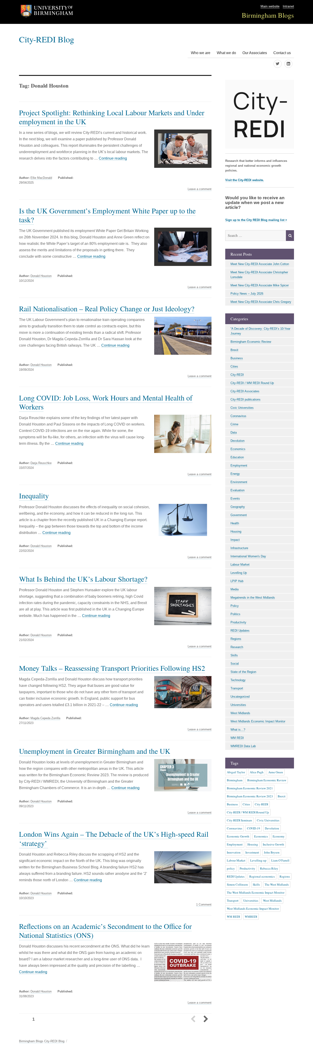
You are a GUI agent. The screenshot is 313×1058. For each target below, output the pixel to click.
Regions (236, 639)
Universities (238, 705)
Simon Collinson (237, 884)
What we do (226, 53)
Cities (234, 366)
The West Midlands (277, 884)
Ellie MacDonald (41, 178)
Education (237, 457)
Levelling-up (258, 860)
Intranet (288, 6)
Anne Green (275, 772)
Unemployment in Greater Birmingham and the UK (94, 751)
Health (235, 523)
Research (237, 647)
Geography (238, 506)
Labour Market (240, 564)
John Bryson (272, 852)
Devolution (237, 440)
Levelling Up (239, 573)
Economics (238, 449)
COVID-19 (253, 828)
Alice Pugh (257, 772)
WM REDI (237, 738)
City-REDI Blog (46, 39)
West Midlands (240, 713)
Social (235, 663)
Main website (270, 6)
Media (235, 589)
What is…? (238, 729)
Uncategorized (240, 696)
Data (234, 432)
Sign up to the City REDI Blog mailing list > (256, 220)
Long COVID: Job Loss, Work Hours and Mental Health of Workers (105, 402)
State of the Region (243, 672)
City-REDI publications (246, 399)
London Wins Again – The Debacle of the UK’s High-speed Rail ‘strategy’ (114, 838)
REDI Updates (240, 630)
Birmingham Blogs (268, 15)
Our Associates (254, 53)
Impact (235, 539)
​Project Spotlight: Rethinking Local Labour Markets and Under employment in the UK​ (111, 117)
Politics (235, 614)
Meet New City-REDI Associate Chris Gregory (261, 302)
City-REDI (237, 374)
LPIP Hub (237, 581)
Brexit (234, 350)
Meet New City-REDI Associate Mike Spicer (260, 285)
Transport (237, 688)
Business (237, 358)
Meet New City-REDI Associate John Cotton (260, 264)
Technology (238, 680)
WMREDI (251, 916)
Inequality (34, 495)
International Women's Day (248, 556)
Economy (279, 836)
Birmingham (234, 780)
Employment (239, 465)
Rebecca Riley (269, 868)
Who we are (200, 53)
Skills (234, 655)
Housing (236, 531)
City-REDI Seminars (239, 820)
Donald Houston (41, 276)
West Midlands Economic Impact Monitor (258, 721)
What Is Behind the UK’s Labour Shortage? (83, 579)
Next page (205, 1019)
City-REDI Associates (245, 391)
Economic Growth (238, 836)
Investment (252, 852)
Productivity (238, 622)
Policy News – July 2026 (247, 293)
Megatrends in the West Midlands (253, 597)
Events (235, 498)
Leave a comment (199, 189)
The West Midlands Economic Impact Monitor (255, 892)
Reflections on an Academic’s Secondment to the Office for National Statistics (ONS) (105, 930)
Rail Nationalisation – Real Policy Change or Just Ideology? (106, 308)
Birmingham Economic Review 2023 (250, 796)
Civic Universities (242, 407)
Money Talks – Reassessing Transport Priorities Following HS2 (112, 668)
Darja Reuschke (41, 463)
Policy (235, 606)
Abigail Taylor (236, 772)
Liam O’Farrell (280, 860)
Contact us (282, 53)
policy (231, 868)
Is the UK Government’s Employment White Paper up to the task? (107, 215)
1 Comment (203, 904)
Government (239, 515)
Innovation (234, 852)
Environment (239, 482)
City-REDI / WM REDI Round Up (252, 383)
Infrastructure (239, 548)
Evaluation (237, 490)
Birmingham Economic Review (251, 341)
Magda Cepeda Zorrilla (45, 718)
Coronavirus (238, 416)
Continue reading (113, 158)
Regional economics (262, 876)
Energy (235, 473)
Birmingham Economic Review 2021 (250, 788)
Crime (234, 424)
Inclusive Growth (273, 844)
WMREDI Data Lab (243, 746)
